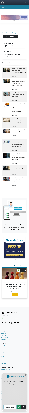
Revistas (3, 354)
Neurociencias (4, 337)
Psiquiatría (3, 329)
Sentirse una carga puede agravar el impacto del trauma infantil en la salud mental (19, 168)
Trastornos (3, 333)
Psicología (3, 331)
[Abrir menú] (3, 6)
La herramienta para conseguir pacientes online (14, 227)
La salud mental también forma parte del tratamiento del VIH (18, 180)
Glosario (8, 33)
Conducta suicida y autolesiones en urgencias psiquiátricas (18, 94)
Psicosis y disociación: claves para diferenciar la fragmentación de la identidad (19, 70)
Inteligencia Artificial (5, 339)
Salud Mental (4, 335)
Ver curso (14, 295)
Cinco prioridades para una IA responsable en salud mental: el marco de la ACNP (19, 120)
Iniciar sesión (4, 361)
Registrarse (3, 363)
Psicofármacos (4, 350)
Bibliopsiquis (4, 352)
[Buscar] (25, 2)
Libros (2, 356)
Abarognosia (15, 33)
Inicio (3, 33)
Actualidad (3, 345)
